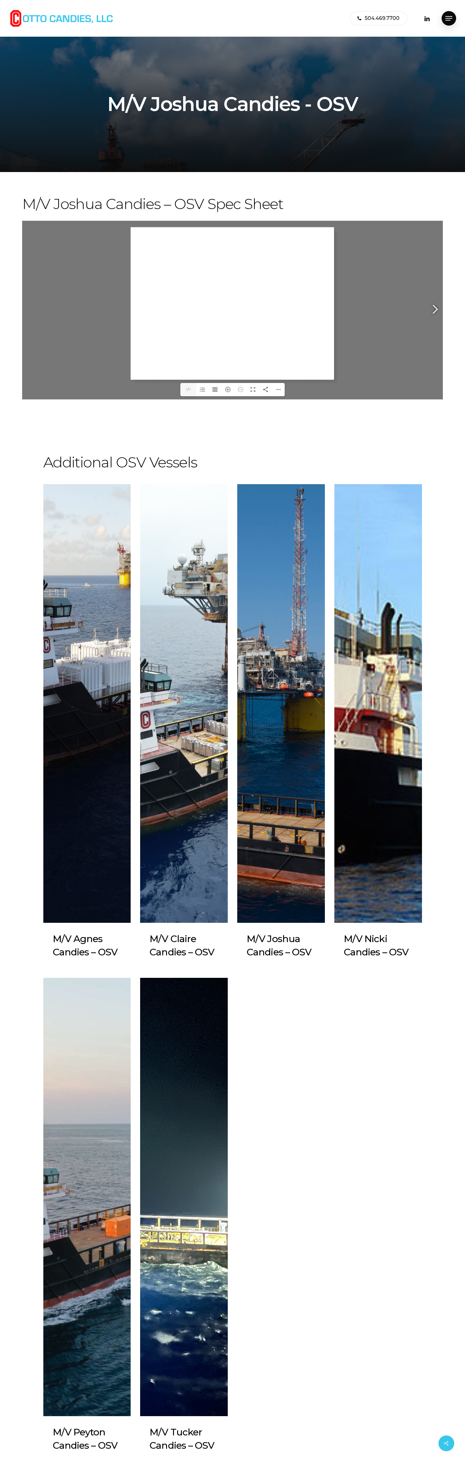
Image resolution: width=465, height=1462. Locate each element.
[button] (449, 18)
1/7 (188, 389)
